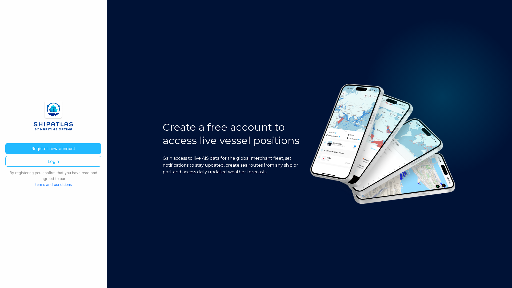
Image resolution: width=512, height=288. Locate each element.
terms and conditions (53, 184)
